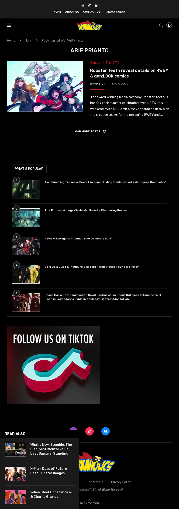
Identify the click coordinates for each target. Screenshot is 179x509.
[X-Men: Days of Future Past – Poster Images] (15, 474)
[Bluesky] (96, 5)
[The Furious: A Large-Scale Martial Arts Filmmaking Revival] (26, 217)
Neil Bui (99, 84)
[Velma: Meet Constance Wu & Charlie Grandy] (15, 497)
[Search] (161, 25)
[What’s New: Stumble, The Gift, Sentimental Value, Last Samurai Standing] (15, 450)
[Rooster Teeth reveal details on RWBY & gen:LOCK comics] (45, 86)
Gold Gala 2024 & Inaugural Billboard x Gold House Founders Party (92, 266)
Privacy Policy (115, 11)
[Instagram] (83, 5)
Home (57, 11)
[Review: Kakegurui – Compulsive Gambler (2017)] (26, 246)
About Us (72, 11)
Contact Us (91, 11)
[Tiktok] (89, 5)
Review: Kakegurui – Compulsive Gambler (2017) (78, 238)
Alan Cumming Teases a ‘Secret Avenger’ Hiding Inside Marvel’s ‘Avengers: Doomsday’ (105, 182)
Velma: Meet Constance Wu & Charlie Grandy (51, 494)
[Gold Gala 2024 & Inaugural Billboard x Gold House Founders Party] (26, 274)
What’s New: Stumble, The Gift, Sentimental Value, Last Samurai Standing (51, 449)
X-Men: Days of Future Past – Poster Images (48, 471)
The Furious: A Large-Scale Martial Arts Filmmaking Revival (87, 210)
